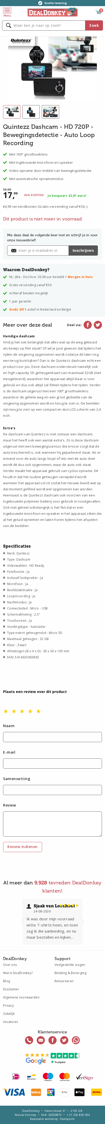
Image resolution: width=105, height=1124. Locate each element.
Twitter (98, 325)
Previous (22, 922)
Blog (6, 981)
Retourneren (64, 981)
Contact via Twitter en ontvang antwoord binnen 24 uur (64, 1040)
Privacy (8, 1005)
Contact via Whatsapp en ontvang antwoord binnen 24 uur (76, 1040)
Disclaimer (11, 989)
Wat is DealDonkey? (18, 973)
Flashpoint (67, 1119)
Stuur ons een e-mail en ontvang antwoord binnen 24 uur (41, 1040)
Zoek (94, 25)
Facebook (88, 325)
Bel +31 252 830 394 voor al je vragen (29, 1040)
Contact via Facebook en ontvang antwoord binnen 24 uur (52, 1040)
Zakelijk (9, 1013)
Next (82, 922)
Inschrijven (83, 250)
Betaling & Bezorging (70, 973)
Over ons (10, 965)
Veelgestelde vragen (70, 965)
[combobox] (52, 25)
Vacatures (10, 1022)
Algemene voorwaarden (21, 997)
